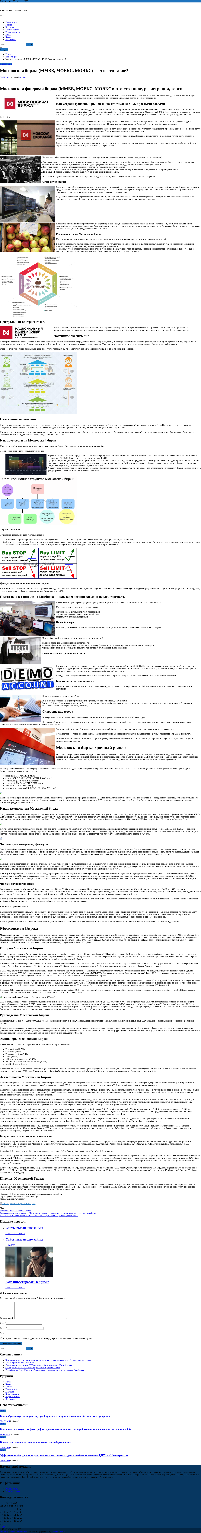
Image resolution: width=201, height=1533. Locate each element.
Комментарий (7, 1318)
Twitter (12, 1210)
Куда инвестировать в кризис (27, 1282)
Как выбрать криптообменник (19, 1363)
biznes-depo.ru (6, 6)
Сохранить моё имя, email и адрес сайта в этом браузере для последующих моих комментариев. (47, 1338)
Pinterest (20, 1210)
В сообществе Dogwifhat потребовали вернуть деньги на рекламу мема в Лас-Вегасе (44, 1370)
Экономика (10, 39)
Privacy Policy (11, 1489)
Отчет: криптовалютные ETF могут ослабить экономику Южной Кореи (38, 1365)
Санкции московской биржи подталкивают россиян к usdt (32, 1367)
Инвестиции (11, 22)
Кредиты (9, 27)
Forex (8, 34)
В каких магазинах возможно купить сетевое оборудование (35, 1442)
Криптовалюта (12, 30)
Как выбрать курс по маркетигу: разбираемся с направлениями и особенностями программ (48, 1360)
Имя (3, 1323)
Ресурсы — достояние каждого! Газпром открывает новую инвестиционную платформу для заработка (48, 1213)
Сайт (2, 1333)
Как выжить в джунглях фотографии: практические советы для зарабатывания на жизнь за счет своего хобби (65, 1429)
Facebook (4, 1210)
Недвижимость (12, 32)
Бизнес (8, 25)
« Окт (2, 1527)
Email (3, 1328)
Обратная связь (12, 1491)
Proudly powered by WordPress (14, 1532)
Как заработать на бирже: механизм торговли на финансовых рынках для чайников (39, 1215)
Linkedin (27, 1210)
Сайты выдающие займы (24, 1228)
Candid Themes (58, 1532)
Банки (8, 37)
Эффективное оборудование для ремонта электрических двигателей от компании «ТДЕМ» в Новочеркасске (64, 1455)
